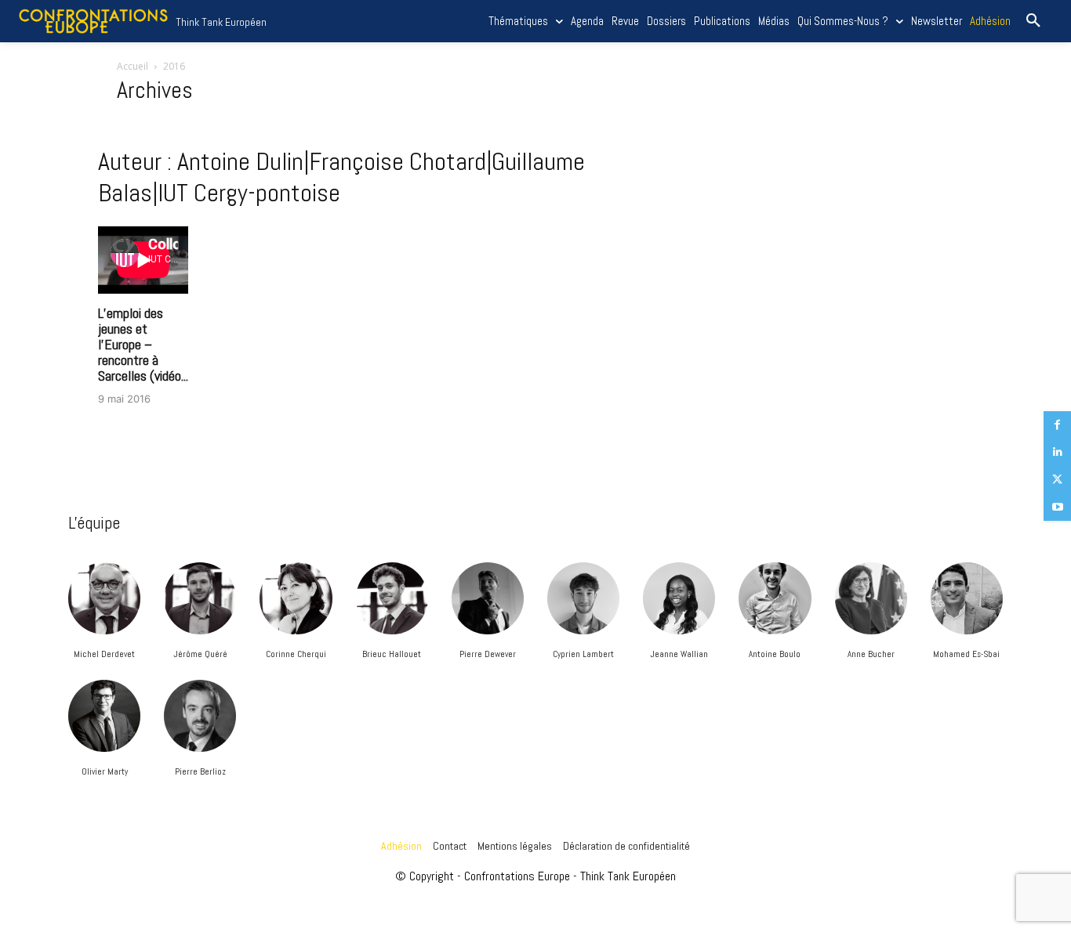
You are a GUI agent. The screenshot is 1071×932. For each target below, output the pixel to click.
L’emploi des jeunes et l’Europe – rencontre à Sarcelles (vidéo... (143, 344)
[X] (1057, 479)
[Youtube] (1057, 507)
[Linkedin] (1057, 452)
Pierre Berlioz (200, 771)
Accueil (132, 66)
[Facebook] (1057, 425)
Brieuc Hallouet (391, 653)
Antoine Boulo (775, 653)
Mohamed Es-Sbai (966, 653)
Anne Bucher (871, 653)
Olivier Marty (105, 771)
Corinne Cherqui (296, 653)
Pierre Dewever (487, 653)
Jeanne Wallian (679, 653)
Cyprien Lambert (583, 653)
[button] (1033, 21)
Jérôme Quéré (200, 653)
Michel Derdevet (104, 653)
